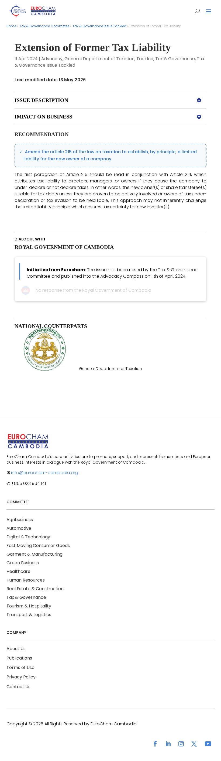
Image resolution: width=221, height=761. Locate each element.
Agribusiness (19, 520)
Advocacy (52, 59)
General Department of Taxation (99, 59)
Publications (19, 658)
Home (11, 26)
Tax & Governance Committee (44, 26)
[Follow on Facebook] (155, 743)
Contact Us (18, 687)
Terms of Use (20, 667)
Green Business (22, 563)
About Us (16, 649)
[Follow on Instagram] (181, 743)
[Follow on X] (194, 743)
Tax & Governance (175, 59)
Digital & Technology (28, 537)
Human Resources (25, 580)
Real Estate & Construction (35, 589)
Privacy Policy (21, 677)
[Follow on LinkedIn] (168, 743)
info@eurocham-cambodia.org (44, 473)
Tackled (144, 59)
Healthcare (18, 571)
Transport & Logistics (28, 614)
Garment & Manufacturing (34, 554)
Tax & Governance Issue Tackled (99, 26)
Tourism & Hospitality (28, 606)
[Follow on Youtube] (208, 743)
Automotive (18, 528)
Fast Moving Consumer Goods (38, 545)
